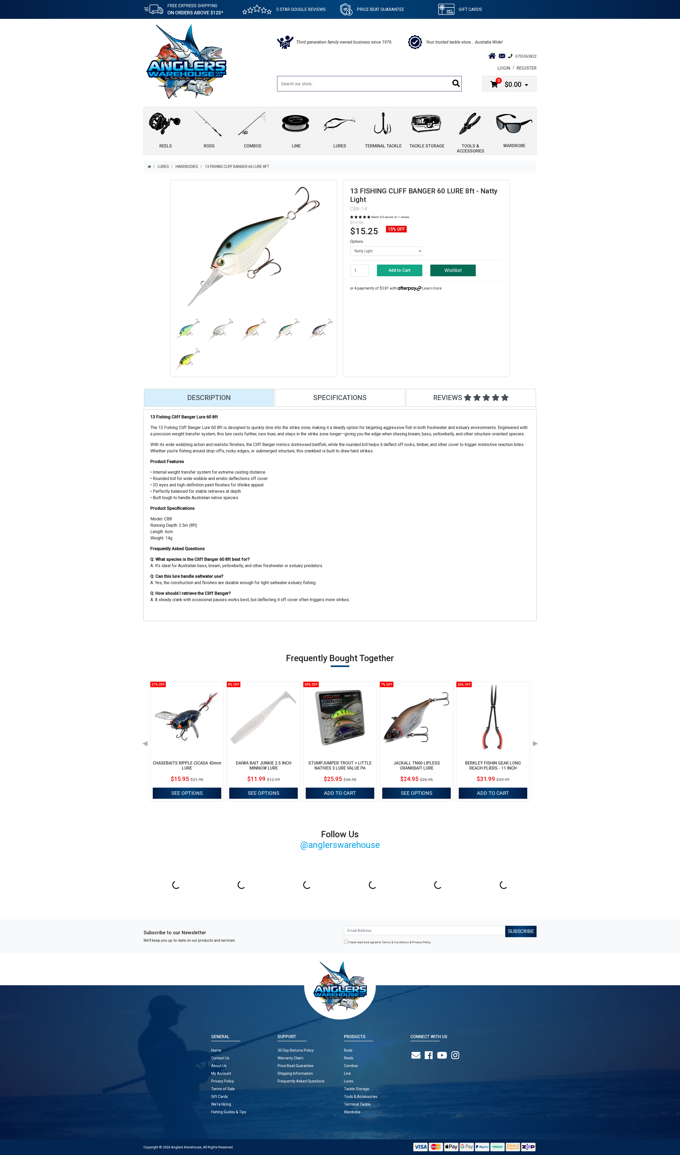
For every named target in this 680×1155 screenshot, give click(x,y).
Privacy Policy (421, 942)
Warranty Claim (290, 1058)
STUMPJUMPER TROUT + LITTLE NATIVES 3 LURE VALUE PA (340, 766)
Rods (348, 1050)
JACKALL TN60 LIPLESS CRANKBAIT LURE (416, 766)
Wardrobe (352, 1112)
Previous (144, 741)
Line (347, 1073)
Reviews (448, 398)
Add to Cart (399, 270)
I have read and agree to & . (389, 942)
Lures (348, 1081)
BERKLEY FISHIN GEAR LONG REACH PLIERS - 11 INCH (493, 766)
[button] (453, 271)
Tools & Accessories (360, 1096)
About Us (219, 1066)
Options (356, 241)
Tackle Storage (356, 1089)
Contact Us (220, 1058)
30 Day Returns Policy (296, 1050)
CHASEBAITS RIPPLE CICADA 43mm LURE (187, 766)
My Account (221, 1073)
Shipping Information (295, 1073)
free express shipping (195, 9)
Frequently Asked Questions (301, 1081)
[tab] (208, 397)
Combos (351, 1066)
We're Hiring (221, 1104)
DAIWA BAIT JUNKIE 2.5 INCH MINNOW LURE (263, 766)
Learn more (432, 288)
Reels (348, 1058)
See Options (187, 793)
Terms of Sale (223, 1089)
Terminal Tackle (357, 1104)
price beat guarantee (380, 9)
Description (209, 398)
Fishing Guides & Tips (228, 1112)
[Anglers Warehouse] (186, 61)
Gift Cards (470, 9)
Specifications (340, 398)
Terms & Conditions (395, 942)
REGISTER (527, 68)
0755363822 (526, 56)
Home (216, 1050)
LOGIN (504, 68)
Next (535, 741)
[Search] (456, 83)
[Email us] (417, 1055)
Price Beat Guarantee (295, 1066)
